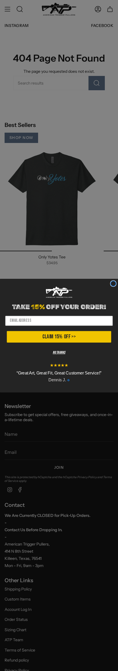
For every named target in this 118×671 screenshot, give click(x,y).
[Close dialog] (113, 283)
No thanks (59, 352)
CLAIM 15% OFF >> (59, 336)
